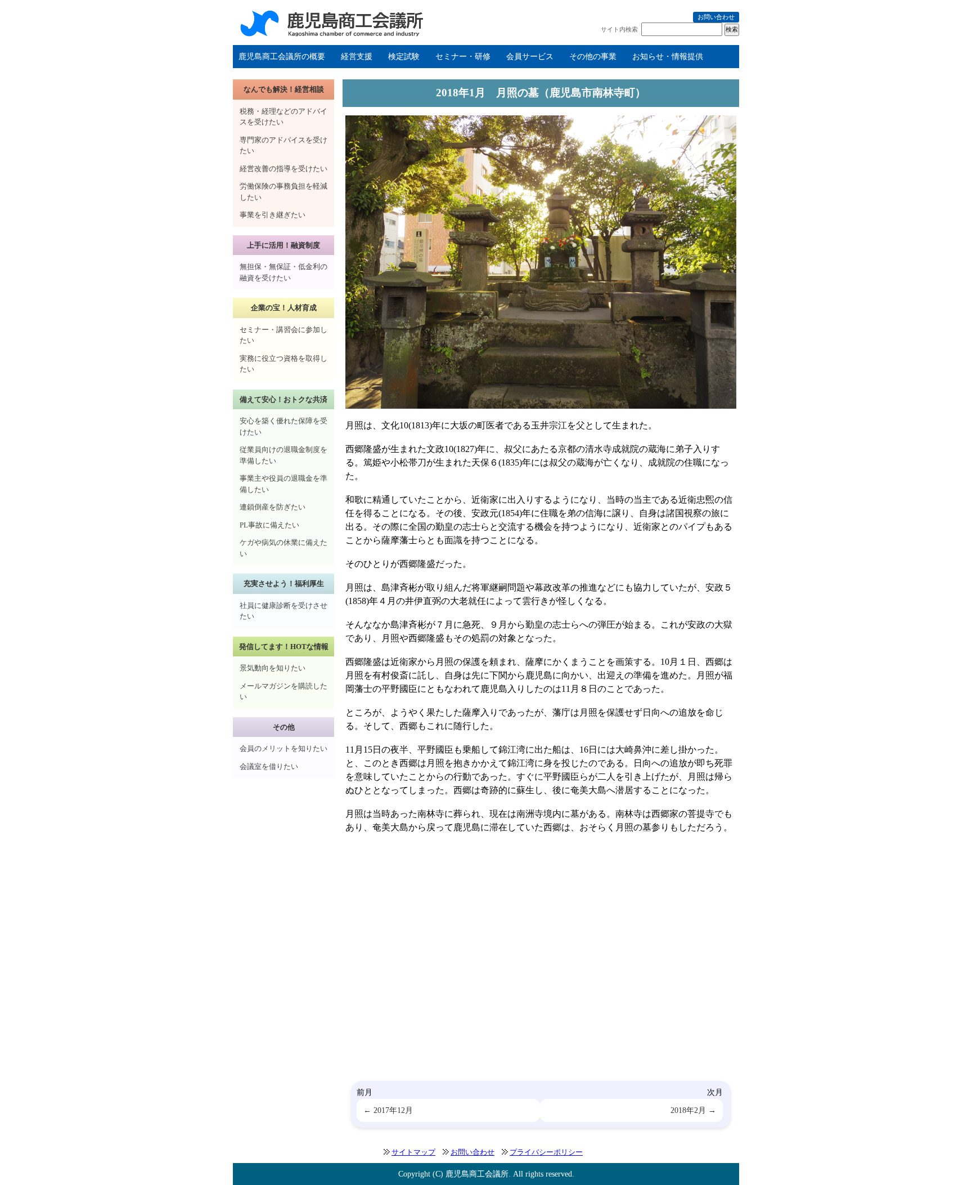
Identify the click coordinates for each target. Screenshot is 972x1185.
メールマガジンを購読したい (283, 691)
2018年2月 (688, 1110)
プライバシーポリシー (546, 1152)
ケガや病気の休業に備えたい (283, 548)
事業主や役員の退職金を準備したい (283, 484)
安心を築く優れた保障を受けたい (283, 426)
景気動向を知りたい (272, 668)
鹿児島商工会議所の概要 (281, 56)
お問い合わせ (716, 17)
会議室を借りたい (269, 766)
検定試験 (404, 56)
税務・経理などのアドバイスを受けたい (283, 117)
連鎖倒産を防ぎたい (272, 507)
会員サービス (530, 56)
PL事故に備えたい (269, 525)
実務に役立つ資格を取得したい (283, 364)
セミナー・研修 (462, 56)
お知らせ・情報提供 (667, 56)
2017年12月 (393, 1110)
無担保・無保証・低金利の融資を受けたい (283, 272)
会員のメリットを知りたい (283, 748)
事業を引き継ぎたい (272, 215)
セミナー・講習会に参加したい (283, 335)
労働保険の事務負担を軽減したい (283, 192)
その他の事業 (592, 56)
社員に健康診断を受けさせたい (283, 611)
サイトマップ (413, 1152)
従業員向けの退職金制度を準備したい (283, 455)
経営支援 (356, 56)
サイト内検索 (619, 29)
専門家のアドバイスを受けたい (283, 145)
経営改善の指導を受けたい (283, 168)
